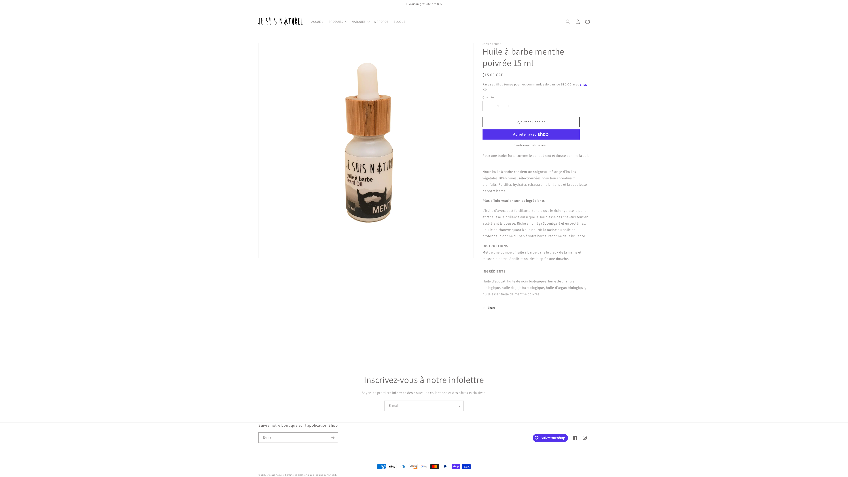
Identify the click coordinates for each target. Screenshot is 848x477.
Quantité (488, 97)
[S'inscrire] (459, 406)
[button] (337, 21)
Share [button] (492, 308)
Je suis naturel (276, 474)
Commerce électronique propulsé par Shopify (311, 474)
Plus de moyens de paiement (531, 145)
